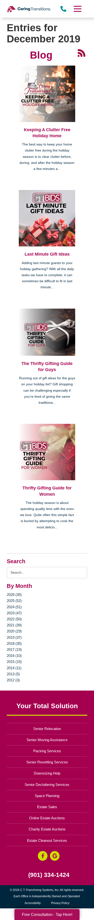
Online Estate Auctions (47, 818)
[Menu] (77, 9)
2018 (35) (14, 643)
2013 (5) (13, 674)
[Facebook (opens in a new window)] (42, 856)
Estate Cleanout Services (47, 840)
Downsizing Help (47, 773)
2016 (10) (14, 656)
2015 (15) (14, 662)
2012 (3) (13, 680)
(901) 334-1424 (48, 875)
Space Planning (47, 796)
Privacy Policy (60, 903)
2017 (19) (14, 649)
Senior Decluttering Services (47, 785)
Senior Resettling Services (47, 762)
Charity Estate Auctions (47, 829)
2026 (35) (14, 595)
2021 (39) (14, 625)
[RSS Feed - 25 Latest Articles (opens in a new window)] (81, 52)
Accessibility (33, 903)
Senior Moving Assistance (47, 740)
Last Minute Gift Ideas (47, 254)
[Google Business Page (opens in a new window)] (55, 856)
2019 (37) (14, 637)
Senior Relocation (47, 729)
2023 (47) (14, 613)
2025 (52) (14, 601)
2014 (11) (14, 668)
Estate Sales (47, 807)
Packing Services (47, 751)
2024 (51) (14, 607)
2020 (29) (14, 631)
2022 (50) (14, 619)
